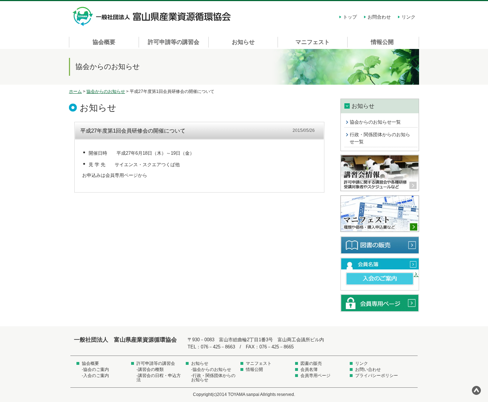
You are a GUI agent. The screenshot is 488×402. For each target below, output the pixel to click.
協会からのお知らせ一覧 (375, 122)
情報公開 (382, 42)
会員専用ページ (379, 303)
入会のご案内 (380, 278)
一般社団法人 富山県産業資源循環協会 (153, 16)
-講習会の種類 (150, 369)
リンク (408, 17)
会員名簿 (380, 263)
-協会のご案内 (95, 369)
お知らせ (243, 42)
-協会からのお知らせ (211, 369)
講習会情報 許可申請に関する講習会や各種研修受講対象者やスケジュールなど (379, 173)
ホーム (75, 91)
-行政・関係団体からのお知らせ (213, 377)
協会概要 (104, 42)
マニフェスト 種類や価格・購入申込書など (379, 214)
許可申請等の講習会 (173, 42)
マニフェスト (312, 42)
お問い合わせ (368, 369)
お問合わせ (379, 17)
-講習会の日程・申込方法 (158, 377)
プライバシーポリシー (376, 375)
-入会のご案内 (95, 375)
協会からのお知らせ (105, 91)
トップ (350, 17)
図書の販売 (379, 245)
